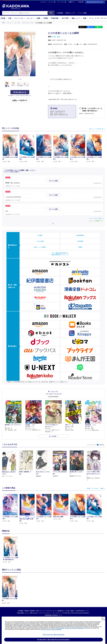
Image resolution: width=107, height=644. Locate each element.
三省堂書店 (80, 241)
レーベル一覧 (62, 2)
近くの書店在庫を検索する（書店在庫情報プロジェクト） (60, 253)
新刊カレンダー (71, 13)
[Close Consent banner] (103, 618)
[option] (10, 549)
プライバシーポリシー (45, 613)
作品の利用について (22, 613)
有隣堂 (80, 247)
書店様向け (61, 611)
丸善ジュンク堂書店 (40, 247)
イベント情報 (82, 13)
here (27, 624)
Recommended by (92, 444)
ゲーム (91, 18)
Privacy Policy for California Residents (53, 634)
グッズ (97, 18)
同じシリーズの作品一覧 (96, 129)
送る (99, 27)
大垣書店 (40, 235)
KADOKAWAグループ (82, 611)
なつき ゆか (55, 36)
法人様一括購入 (70, 611)
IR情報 (26, 611)
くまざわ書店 (40, 241)
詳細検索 (60, 13)
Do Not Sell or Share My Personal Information (76, 613)
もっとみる (52, 436)
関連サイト (72, 2)
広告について (40, 611)
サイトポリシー (57, 613)
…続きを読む (55, 180)
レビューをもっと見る (95, 218)
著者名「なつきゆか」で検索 (95, 488)
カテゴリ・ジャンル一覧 (48, 2)
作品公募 (81, 2)
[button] (36, 84)
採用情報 (32, 611)
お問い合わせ (33, 613)
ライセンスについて (50, 611)
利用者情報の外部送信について (53, 615)
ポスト (83, 27)
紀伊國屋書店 (80, 235)
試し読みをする (21, 92)
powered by (91, 221)
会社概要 (20, 611)
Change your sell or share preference (51, 629)
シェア (91, 27)
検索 (50, 13)
